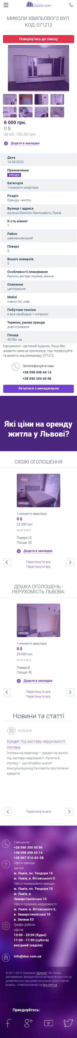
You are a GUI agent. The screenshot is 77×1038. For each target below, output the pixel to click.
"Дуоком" (41, 973)
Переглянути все (38, 562)
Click (6, 6)
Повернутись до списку (38, 38)
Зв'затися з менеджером (38, 388)
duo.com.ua (50, 985)
